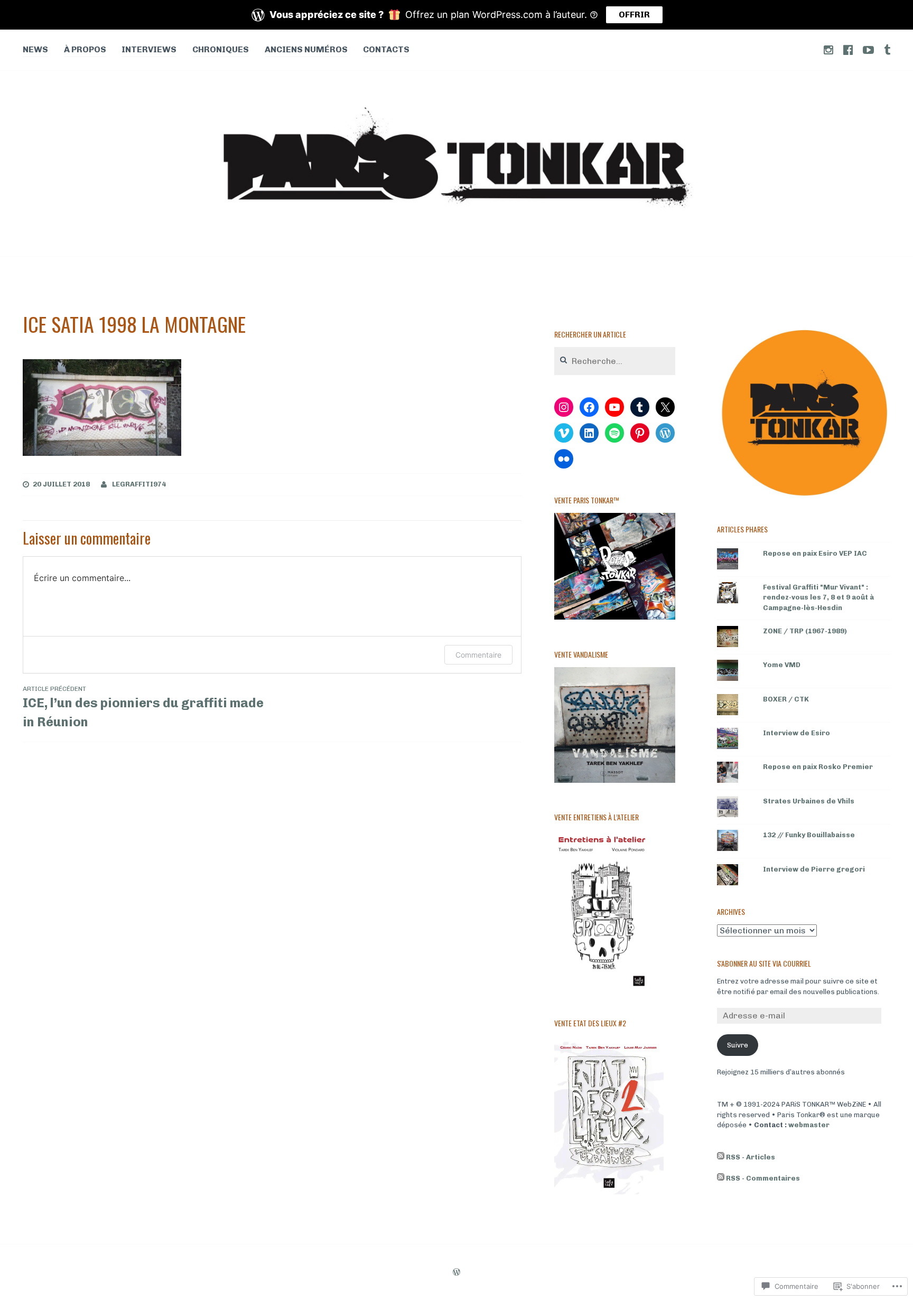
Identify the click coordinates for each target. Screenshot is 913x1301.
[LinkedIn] (589, 433)
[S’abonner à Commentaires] (720, 1178)
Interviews (149, 49)
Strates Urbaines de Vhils (808, 801)
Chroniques (220, 49)
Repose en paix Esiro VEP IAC (815, 553)
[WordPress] (665, 433)
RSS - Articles (750, 1157)
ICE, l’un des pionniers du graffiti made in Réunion (143, 707)
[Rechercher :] (615, 362)
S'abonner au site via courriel (764, 963)
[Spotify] (614, 433)
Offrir (634, 15)
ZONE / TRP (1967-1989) (805, 631)
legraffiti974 (139, 484)
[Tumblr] (639, 407)
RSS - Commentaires (763, 1178)
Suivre (737, 1045)
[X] (665, 407)
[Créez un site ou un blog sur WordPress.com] (456, 1273)
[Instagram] (563, 407)
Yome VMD (781, 665)
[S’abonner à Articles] (720, 1157)
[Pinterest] (639, 433)
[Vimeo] (563, 433)
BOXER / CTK (786, 699)
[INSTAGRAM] (828, 49)
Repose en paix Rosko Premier (818, 767)
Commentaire (478, 654)
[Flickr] (563, 459)
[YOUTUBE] (868, 49)
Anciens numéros (306, 49)
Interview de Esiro (796, 733)
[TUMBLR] (887, 49)
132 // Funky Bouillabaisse (809, 835)
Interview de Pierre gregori (814, 869)
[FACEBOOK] (848, 49)
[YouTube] (614, 407)
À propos (85, 49)
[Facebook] (589, 407)
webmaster (809, 1125)
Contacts (386, 49)
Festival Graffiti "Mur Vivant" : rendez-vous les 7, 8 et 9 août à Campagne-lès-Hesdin (818, 597)
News (35, 49)
